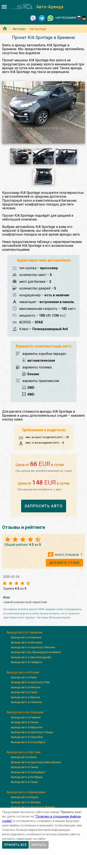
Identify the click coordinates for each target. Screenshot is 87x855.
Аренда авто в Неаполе (26, 702)
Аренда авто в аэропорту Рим (30, 682)
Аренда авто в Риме (24, 677)
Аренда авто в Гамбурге (26, 662)
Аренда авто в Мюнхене (26, 642)
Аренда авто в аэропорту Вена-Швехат (36, 762)
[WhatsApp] (50, 17)
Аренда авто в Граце (24, 781)
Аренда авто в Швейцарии (26, 792)
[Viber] (33, 17)
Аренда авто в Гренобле (27, 737)
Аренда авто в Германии (24, 632)
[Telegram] (42, 17)
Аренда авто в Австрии (24, 752)
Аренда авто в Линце (24, 767)
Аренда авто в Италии (23, 672)
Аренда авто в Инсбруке (27, 777)
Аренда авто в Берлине (26, 637)
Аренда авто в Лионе (24, 722)
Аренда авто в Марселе (26, 727)
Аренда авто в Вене (24, 757)
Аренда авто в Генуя (24, 692)
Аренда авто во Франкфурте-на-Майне (36, 652)
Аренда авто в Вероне (25, 697)
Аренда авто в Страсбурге (28, 742)
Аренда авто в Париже (26, 717)
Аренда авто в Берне (24, 797)
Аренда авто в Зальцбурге (28, 772)
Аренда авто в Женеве (26, 802)
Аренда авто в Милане (25, 687)
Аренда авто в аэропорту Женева (33, 807)
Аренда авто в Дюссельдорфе (31, 657)
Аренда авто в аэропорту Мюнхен (33, 647)
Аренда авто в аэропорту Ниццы (32, 732)
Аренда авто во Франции (25, 712)
